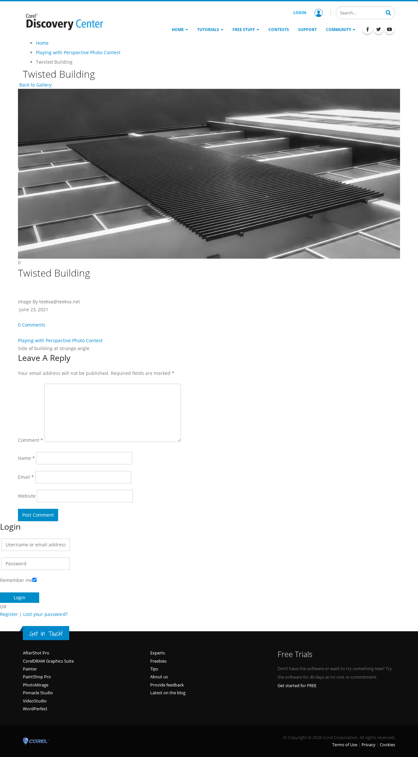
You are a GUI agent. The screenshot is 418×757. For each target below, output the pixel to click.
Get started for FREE (297, 685)
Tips (154, 669)
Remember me (16, 580)
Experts (157, 653)
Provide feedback (167, 685)
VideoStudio (35, 701)
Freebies (158, 661)
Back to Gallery (35, 85)
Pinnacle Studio (38, 693)
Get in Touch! (46, 633)
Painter (30, 669)
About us (159, 677)
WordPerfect (35, 709)
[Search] (388, 12)
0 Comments (31, 325)
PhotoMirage (35, 685)
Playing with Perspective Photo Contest (60, 340)
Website (27, 496)
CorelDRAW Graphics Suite (48, 661)
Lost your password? (45, 614)
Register (9, 614)
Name (26, 458)
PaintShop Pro (37, 677)
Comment (30, 440)
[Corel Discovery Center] (63, 21)
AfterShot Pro (36, 653)
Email (26, 477)
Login (299, 12)
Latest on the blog (167, 693)
